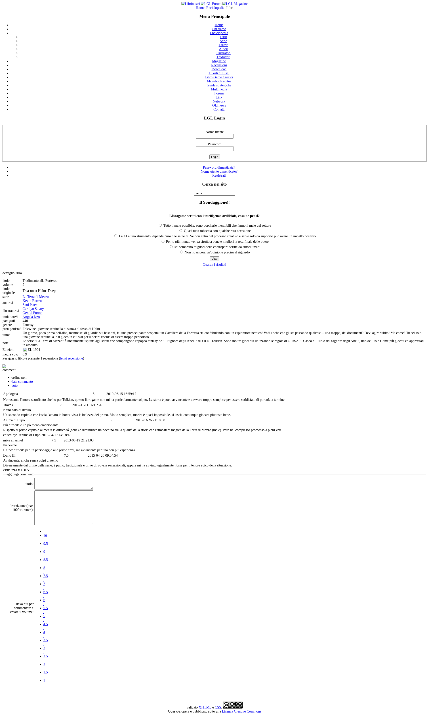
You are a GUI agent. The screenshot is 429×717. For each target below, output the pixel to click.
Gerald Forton (32, 313)
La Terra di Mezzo (36, 297)
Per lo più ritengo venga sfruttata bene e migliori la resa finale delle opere (217, 241)
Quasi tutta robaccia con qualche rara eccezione (217, 231)
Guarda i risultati (214, 264)
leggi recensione (71, 358)
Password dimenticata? (219, 167)
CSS (218, 707)
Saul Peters (30, 305)
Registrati (219, 175)
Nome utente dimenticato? (219, 171)
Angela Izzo (31, 317)
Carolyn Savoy (33, 309)
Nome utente (215, 132)
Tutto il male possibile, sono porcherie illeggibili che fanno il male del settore (216, 225)
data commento (22, 381)
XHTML (205, 707)
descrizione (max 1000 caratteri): (22, 508)
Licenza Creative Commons (241, 711)
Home (200, 8)
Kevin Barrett (32, 301)
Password (214, 144)
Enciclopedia (215, 8)
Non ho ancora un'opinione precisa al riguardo (217, 252)
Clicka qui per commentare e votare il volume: (22, 608)
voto (14, 385)
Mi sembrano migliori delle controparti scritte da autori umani (216, 247)
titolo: (29, 484)
